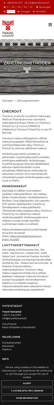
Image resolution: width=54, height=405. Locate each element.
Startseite (7, 100)
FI (8, 7)
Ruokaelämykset (11, 342)
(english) (14, 239)
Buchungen (45, 7)
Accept (27, 383)
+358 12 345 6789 (11, 315)
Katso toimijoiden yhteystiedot (18, 327)
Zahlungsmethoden (28, 100)
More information (27, 398)
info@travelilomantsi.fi (38, 3)
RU (25, 7)
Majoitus (6, 349)
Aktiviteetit (8, 346)
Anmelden (41, 11)
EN (13, 7)
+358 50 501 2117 (14, 3)
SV (31, 7)
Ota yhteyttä (9, 324)
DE (19, 7)
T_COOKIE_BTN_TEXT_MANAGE (27, 391)
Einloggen (25, 11)
